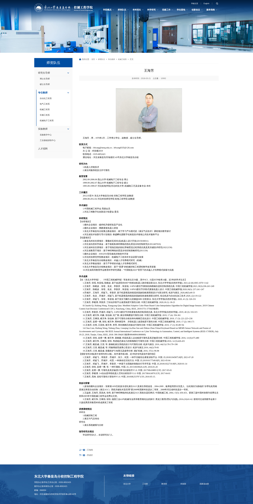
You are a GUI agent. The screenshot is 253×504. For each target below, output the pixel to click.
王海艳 (86, 450)
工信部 (145, 484)
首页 (93, 59)
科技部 (183, 484)
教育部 (164, 484)
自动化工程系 (46, 98)
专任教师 (43, 92)
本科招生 (137, 10)
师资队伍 (122, 10)
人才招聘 (43, 148)
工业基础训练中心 (48, 140)
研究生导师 (44, 72)
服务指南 (210, 10)
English (206, 3)
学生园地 (181, 10)
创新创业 (196, 10)
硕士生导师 (45, 84)
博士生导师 (45, 79)
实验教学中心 (46, 135)
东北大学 (127, 484)
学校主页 (194, 3)
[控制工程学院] (64, 8)
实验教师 (43, 129)
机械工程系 (45, 109)
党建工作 (166, 10)
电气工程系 (45, 104)
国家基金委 (204, 484)
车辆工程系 (45, 115)
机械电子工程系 (47, 120)
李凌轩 (86, 455)
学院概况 (107, 10)
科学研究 (151, 10)
